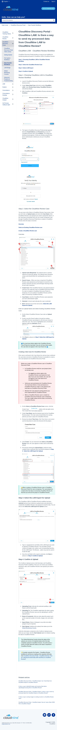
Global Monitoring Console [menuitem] (7, 72)
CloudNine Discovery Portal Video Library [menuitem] (8, 50)
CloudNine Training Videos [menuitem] (7, 32)
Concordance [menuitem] (6, 90)
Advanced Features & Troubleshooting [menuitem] (8, 79)
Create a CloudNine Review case (28, 230)
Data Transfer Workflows (34, 25)
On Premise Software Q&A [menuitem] (6, 104)
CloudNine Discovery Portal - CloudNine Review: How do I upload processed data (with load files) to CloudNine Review (36, 657)
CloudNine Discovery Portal (18, 25)
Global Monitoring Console (29, 628)
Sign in (53, 1)
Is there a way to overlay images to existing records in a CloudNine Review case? (36, 697)
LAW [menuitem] (4, 84)
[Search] (53, 20)
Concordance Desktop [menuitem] (6, 94)
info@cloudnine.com (6, 724)
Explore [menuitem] (5, 87)
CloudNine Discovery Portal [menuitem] (5, 43)
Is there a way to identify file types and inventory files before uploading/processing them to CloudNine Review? (33, 687)
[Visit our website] (49, 715)
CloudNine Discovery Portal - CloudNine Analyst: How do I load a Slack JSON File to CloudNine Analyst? (37, 703)
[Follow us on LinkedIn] (44, 715)
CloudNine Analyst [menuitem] (5, 99)
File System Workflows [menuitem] (7, 58)
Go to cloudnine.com (48, 8)
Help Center (5, 25)
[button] (13, 32)
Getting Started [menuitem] (8, 54)
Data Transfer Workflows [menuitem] (8, 63)
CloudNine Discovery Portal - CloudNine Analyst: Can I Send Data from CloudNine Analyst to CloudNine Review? (35, 681)
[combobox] (27, 20)
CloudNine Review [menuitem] (5, 37)
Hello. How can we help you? (13, 17)
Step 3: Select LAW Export (26, 68)
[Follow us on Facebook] (53, 715)
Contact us (46, 1)
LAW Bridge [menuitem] (7, 67)
